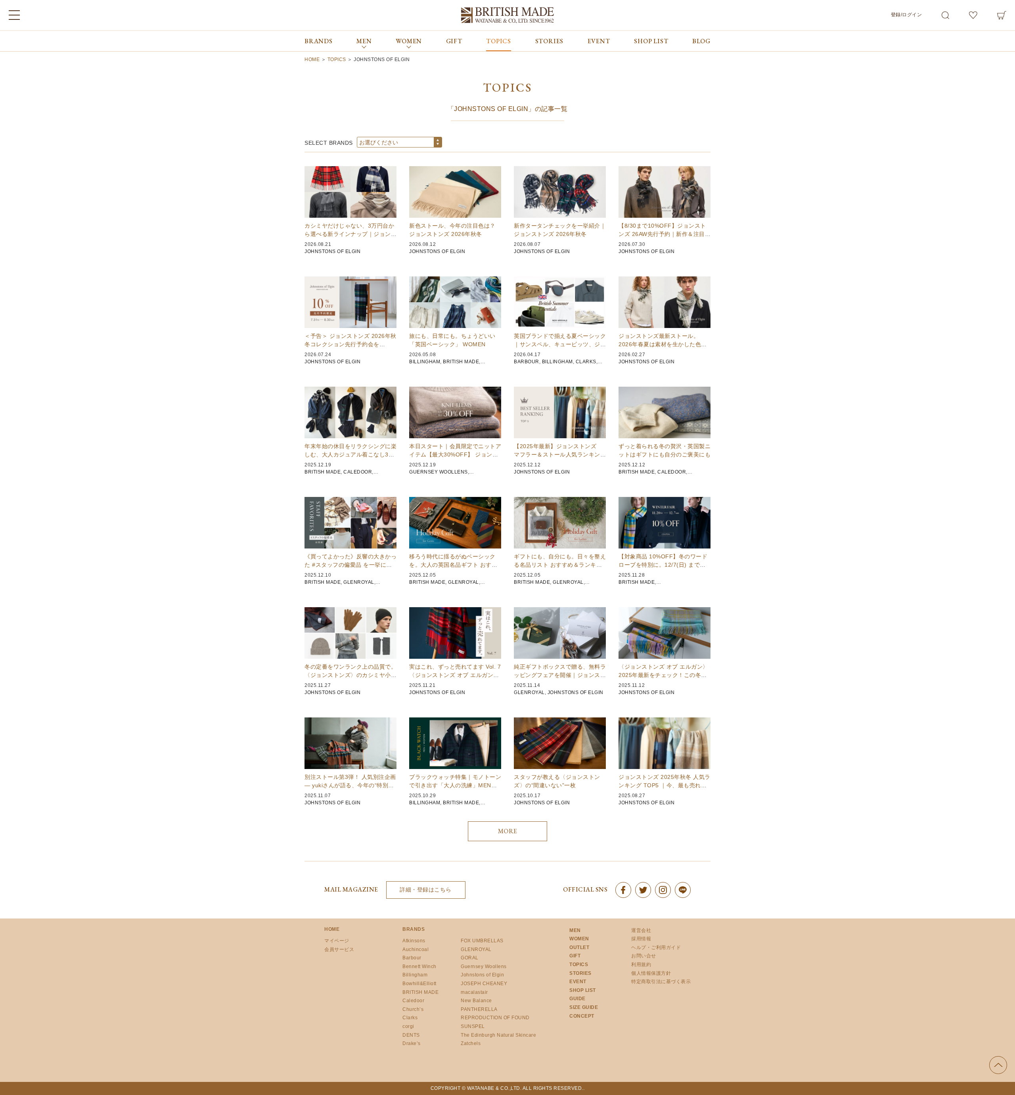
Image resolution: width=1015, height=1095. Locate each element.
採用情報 (641, 939)
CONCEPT (581, 1016)
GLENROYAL (358, 582)
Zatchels (471, 1043)
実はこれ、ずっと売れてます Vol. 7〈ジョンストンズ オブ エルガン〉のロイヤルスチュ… (455, 675)
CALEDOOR (357, 472)
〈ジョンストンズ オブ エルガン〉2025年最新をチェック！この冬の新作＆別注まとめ (664, 675)
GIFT (454, 41)
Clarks (409, 1017)
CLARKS (586, 361)
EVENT (599, 41)
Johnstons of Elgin (482, 975)
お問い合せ (643, 956)
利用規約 (641, 964)
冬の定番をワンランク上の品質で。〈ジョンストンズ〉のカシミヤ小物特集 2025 (350, 675)
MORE (507, 831)
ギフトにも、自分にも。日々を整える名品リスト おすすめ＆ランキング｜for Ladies (560, 564)
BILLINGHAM (424, 361)
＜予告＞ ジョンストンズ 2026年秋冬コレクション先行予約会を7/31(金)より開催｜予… (350, 344)
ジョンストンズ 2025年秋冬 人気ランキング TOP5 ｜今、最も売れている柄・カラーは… (664, 785)
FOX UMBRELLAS (482, 941)
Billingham (414, 975)
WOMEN (579, 939)
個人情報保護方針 (651, 973)
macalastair (474, 992)
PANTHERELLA (479, 1009)
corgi (408, 1026)
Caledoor (413, 1000)
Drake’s (411, 1043)
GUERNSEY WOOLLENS (438, 472)
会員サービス (339, 949)
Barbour (411, 958)
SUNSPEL (473, 1026)
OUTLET (579, 947)
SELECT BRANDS (328, 143)
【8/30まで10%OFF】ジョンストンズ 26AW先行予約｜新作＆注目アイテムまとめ (664, 233)
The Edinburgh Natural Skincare (498, 1035)
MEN (575, 930)
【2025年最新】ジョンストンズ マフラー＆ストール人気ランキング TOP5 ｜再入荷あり (560, 454)
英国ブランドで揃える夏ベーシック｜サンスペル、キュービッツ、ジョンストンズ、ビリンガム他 (560, 344)
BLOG (701, 41)
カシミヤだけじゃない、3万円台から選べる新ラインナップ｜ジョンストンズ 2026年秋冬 (350, 233)
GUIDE (577, 998)
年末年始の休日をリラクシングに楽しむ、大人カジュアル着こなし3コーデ (350, 454)
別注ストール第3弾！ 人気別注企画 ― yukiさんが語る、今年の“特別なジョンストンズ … (350, 785)
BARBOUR (526, 361)
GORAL (470, 958)
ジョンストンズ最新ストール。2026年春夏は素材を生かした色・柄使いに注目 (663, 344)
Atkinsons (413, 941)
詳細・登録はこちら (426, 889)
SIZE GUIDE (583, 1007)
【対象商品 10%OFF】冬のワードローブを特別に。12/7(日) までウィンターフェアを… (663, 564)
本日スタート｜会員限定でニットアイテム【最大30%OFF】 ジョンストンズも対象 (455, 454)
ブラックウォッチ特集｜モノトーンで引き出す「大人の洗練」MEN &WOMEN (455, 785)
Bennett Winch (419, 966)
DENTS (411, 1035)
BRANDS (318, 41)
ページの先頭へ (998, 1065)
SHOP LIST (651, 41)
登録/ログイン (906, 14)
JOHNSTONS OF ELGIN (332, 251)
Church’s (412, 1009)
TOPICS (498, 41)
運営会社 (641, 930)
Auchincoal (415, 949)
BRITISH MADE (461, 361)
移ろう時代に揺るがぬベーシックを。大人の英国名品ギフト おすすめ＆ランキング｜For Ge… (453, 564)
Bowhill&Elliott (419, 983)
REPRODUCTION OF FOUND (495, 1017)
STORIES (549, 41)
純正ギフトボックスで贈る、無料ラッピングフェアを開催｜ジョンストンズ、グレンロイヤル (560, 675)
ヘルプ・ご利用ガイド (656, 947)
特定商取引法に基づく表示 (661, 981)
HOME (331, 929)
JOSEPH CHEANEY (484, 983)
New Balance (476, 1000)
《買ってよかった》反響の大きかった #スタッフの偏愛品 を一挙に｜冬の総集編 (350, 564)
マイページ (336, 941)
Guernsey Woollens (484, 966)
